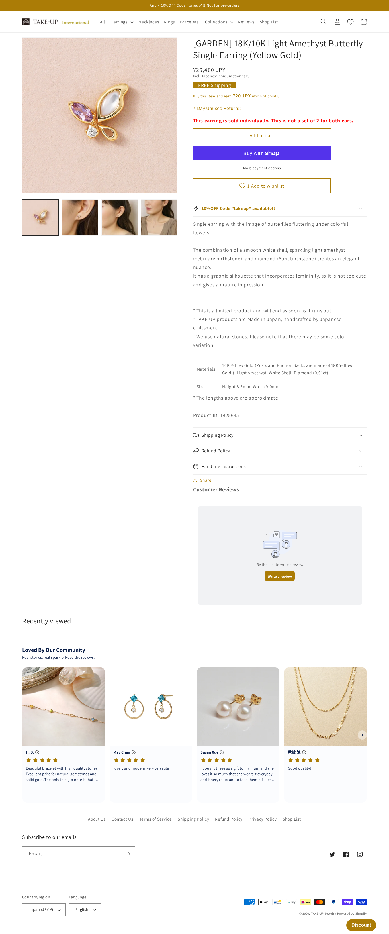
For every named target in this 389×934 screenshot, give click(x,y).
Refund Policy (229, 819)
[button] (121, 22)
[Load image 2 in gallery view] (80, 217)
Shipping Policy (193, 819)
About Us (96, 819)
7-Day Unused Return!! (217, 108)
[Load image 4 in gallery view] (159, 217)
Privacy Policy (263, 819)
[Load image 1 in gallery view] (40, 217)
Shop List (292, 819)
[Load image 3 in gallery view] (119, 217)
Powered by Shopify (352, 913)
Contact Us (122, 819)
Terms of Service (155, 819)
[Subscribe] (128, 853)
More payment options (262, 168)
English (82, 909)
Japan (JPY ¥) (41, 909)
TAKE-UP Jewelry (323, 913)
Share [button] (206, 480)
